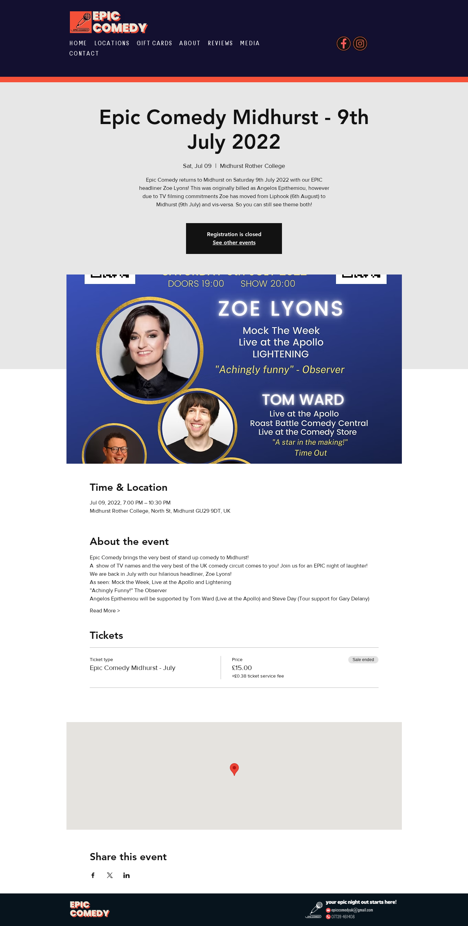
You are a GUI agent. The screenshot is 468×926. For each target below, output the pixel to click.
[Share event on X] (110, 875)
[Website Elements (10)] (343, 43)
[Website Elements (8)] (360, 43)
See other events (234, 242)
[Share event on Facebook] (93, 875)
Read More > (105, 610)
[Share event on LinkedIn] (126, 875)
